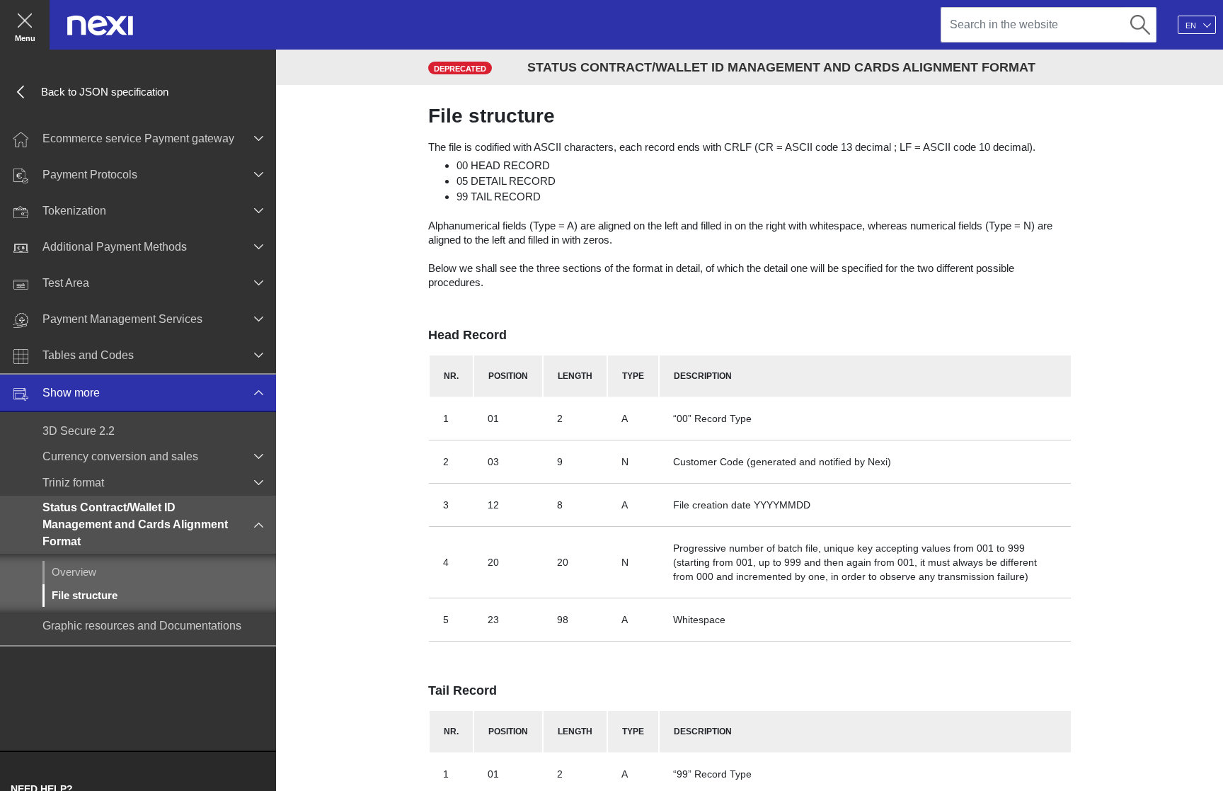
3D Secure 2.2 (78, 431)
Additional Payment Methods (114, 247)
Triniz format (73, 483)
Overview (74, 572)
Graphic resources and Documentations (141, 626)
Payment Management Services (122, 319)
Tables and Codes (88, 355)
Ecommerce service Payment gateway (138, 138)
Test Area (65, 283)
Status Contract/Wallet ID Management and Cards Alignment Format (135, 524)
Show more (71, 393)
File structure (84, 595)
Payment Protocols (89, 175)
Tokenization (74, 211)
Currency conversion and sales (120, 456)
